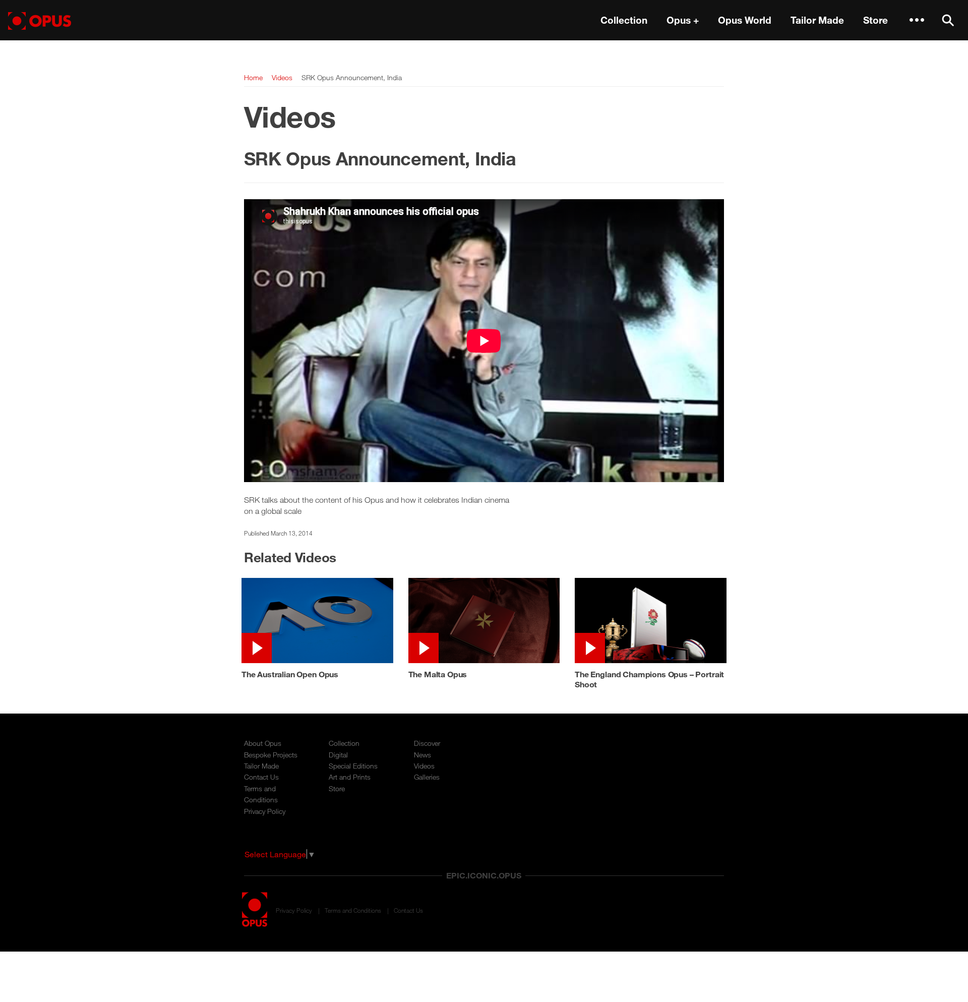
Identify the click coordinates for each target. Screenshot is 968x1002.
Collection (623, 20)
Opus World (744, 20)
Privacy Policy (264, 811)
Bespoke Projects (270, 754)
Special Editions (353, 765)
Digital (338, 754)
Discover (427, 743)
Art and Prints (350, 777)
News (422, 754)
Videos (282, 77)
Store (875, 20)
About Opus (262, 743)
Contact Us (261, 777)
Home (253, 77)
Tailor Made (817, 20)
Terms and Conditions (353, 910)
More (916, 20)
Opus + (683, 20)
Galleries (427, 777)
